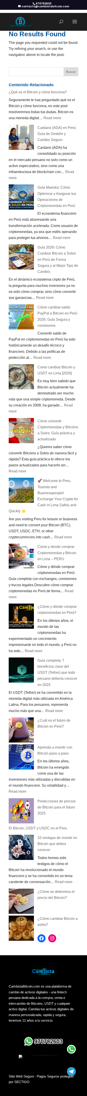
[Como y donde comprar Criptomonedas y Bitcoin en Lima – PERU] (21, 557)
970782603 (44, 3)
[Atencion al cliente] (71, 1071)
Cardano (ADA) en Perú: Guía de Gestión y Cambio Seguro (56, 134)
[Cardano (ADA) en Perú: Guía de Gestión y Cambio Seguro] (21, 138)
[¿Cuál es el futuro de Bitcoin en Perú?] (21, 730)
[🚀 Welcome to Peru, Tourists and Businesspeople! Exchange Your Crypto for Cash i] (21, 491)
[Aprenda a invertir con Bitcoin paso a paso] (21, 757)
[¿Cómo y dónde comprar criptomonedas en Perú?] (21, 617)
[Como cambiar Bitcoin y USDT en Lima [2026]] (21, 377)
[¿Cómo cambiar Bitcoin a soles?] (21, 929)
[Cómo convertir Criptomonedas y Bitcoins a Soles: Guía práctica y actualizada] (21, 431)
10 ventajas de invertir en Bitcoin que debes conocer (57, 844)
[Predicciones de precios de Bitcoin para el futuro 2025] (21, 811)
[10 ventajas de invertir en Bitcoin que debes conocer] (21, 848)
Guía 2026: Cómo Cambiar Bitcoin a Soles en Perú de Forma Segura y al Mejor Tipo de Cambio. (57, 259)
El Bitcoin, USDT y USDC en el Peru (38, 828)
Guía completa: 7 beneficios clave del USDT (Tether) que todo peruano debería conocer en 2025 (57, 673)
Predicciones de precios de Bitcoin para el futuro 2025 (56, 807)
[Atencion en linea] (71, 1049)
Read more (52, 118)
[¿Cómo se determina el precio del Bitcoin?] (21, 902)
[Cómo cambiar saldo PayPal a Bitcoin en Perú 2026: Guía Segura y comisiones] (21, 317)
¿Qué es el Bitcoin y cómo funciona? (38, 92)
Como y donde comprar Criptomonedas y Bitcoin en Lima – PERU (56, 553)
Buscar (71, 71)
